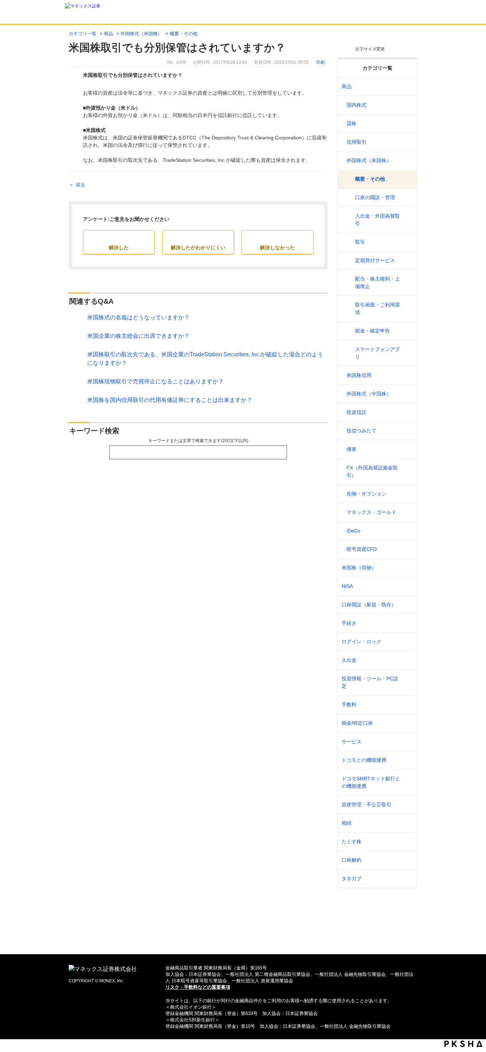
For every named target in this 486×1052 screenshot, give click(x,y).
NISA (347, 586)
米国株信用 (359, 375)
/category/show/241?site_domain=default (407, 605)
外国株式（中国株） (369, 394)
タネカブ (351, 878)
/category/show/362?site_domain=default (407, 705)
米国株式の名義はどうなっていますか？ (138, 317)
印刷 (320, 62)
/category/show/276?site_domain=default (407, 471)
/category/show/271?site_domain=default (407, 161)
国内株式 (356, 105)
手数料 (349, 704)
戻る (80, 184)
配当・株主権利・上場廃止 (377, 282)
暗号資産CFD (362, 549)
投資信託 (356, 412)
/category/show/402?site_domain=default (407, 549)
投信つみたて (361, 431)
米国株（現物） (359, 567)
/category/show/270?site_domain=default (407, 142)
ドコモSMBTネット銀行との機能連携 (371, 782)
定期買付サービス (375, 260)
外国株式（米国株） (141, 33)
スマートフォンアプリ (377, 353)
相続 (347, 823)
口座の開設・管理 (375, 197)
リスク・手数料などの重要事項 (197, 987)
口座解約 (351, 860)
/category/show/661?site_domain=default (407, 760)
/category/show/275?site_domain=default (407, 449)
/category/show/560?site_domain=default (407, 568)
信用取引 (356, 142)
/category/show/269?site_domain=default (407, 124)
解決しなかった (277, 247)
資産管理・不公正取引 (366, 804)
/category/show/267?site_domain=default (407, 87)
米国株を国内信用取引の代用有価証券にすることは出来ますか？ (169, 400)
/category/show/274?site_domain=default (407, 431)
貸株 (351, 123)
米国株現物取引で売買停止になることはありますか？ (155, 381)
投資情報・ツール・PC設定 (370, 682)
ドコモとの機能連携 (364, 760)
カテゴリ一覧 (82, 33)
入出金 (349, 660)
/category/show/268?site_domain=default (407, 105)
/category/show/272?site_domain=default (407, 394)
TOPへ (243, 937)
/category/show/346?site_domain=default (407, 586)
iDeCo (353, 530)
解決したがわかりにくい (198, 247)
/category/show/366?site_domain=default (407, 805)
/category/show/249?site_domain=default (407, 660)
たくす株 (351, 841)
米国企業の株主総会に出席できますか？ (138, 336)
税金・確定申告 (372, 331)
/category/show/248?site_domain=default (407, 823)
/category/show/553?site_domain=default (407, 375)
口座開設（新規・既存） (369, 604)
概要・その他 (183, 33)
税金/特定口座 (357, 723)
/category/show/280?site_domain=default (407, 531)
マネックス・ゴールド (371, 512)
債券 (351, 449)
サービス (351, 741)
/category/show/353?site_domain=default (407, 742)
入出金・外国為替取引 (377, 219)
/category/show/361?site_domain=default (407, 642)
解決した (119, 247)
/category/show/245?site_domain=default (407, 623)
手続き (349, 623)
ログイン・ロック (361, 641)
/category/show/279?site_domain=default (407, 512)
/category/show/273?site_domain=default (407, 412)
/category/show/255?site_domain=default (407, 723)
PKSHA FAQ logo (463, 1043)
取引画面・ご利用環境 (377, 308)
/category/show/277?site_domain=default (407, 494)
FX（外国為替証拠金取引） (372, 471)
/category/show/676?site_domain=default (407, 782)
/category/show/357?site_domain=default (407, 682)
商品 (108, 33)
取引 (360, 242)
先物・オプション (366, 493)
